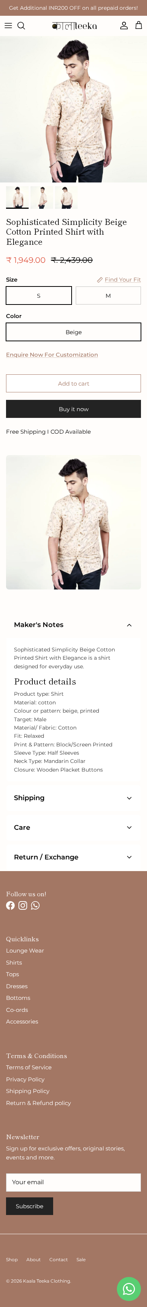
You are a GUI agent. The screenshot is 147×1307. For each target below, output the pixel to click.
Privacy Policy (25, 1079)
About (33, 1259)
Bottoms (18, 997)
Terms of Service (29, 1067)
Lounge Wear (25, 950)
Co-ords (17, 1009)
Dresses (17, 986)
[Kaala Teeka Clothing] (73, 26)
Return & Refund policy (38, 1103)
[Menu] (8, 25)
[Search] (25, 25)
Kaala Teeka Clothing (46, 1281)
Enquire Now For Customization (52, 354)
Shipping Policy (27, 1090)
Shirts (14, 962)
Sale (81, 1259)
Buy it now (74, 409)
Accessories (22, 1021)
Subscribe (29, 1206)
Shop (12, 1259)
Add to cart (73, 383)
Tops (12, 974)
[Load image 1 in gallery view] (73, 109)
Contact (58, 1259)
